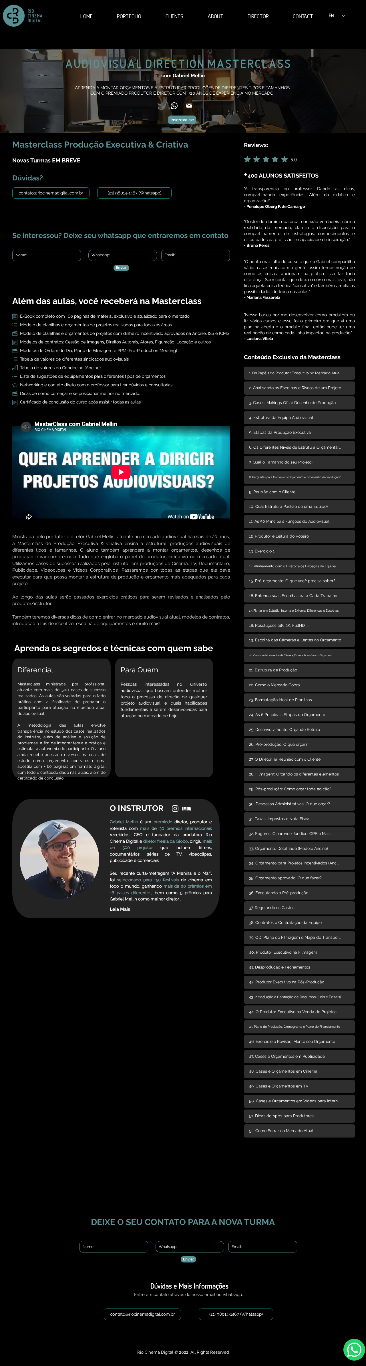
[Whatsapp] (174, 106)
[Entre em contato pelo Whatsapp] (354, 1350)
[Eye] (175, 808)
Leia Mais (120, 909)
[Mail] (189, 105)
